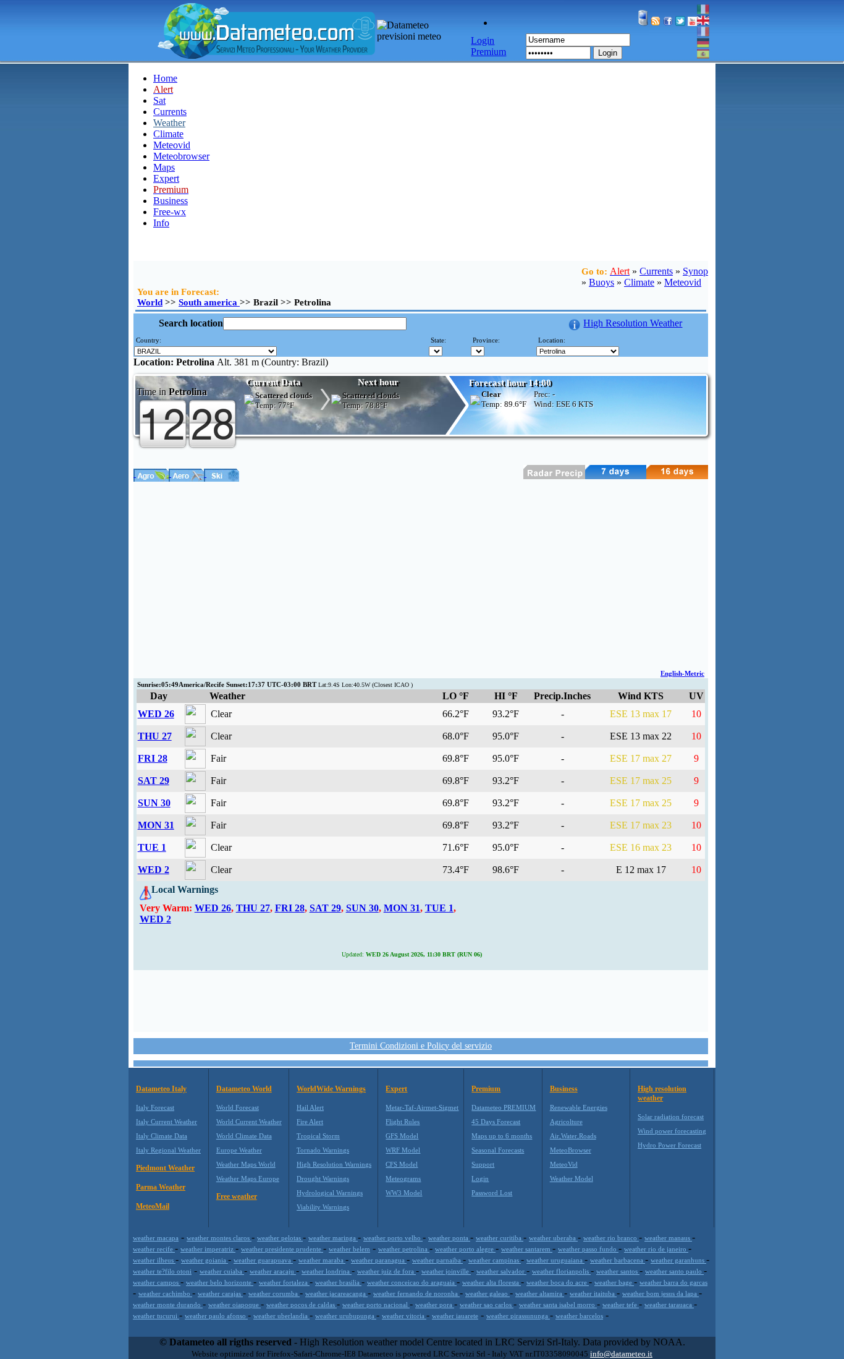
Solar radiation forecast (671, 1116)
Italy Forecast (155, 1107)
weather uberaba (553, 1238)
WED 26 (156, 714)
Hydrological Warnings (330, 1192)
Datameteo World (244, 1088)
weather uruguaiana (555, 1260)
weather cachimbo (165, 1293)
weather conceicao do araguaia (412, 1282)
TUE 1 (152, 847)
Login (607, 53)
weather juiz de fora (386, 1271)
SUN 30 (154, 803)
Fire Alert (310, 1121)
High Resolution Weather (632, 323)
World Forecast (237, 1107)
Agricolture (566, 1121)
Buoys (601, 282)
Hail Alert (310, 1107)
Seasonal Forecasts (497, 1150)
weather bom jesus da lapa (660, 1293)
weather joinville (446, 1271)
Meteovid (171, 145)
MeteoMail (152, 1206)
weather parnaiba (437, 1260)
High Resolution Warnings (334, 1164)
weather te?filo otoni (162, 1271)
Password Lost (491, 1192)
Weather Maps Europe (247, 1178)
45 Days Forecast (495, 1121)
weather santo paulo (674, 1271)
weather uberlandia (281, 1315)
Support (482, 1164)
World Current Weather (249, 1121)
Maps (164, 167)
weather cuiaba (222, 1271)
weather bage (614, 1282)
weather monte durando (168, 1304)
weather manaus (668, 1238)
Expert (166, 178)
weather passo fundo (588, 1249)
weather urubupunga (345, 1315)
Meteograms (403, 1178)
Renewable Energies (578, 1107)
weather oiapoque (234, 1304)
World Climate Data (244, 1136)
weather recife (154, 1249)
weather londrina (327, 1271)
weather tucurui (156, 1315)
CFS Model (402, 1164)
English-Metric (682, 673)
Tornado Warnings (323, 1150)
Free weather (236, 1196)
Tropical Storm (318, 1136)
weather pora (434, 1304)
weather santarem (526, 1249)
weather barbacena (617, 1260)
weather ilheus (154, 1260)
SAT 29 (153, 780)
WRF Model (403, 1150)
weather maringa (333, 1238)
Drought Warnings (323, 1178)
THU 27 (155, 736)
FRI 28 (152, 758)
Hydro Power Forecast (669, 1145)
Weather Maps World (246, 1164)
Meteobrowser (181, 156)
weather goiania (204, 1260)
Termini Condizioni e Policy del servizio (421, 1045)
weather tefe (620, 1304)
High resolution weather (662, 1093)
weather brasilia (338, 1282)
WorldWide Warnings (331, 1088)
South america (209, 302)
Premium (485, 1088)
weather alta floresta (491, 1282)
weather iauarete (455, 1315)
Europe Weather (239, 1150)
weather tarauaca (669, 1304)
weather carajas (220, 1293)
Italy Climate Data (161, 1136)
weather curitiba (499, 1238)
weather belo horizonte (219, 1282)
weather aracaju (273, 1271)
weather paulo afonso (216, 1315)
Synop (695, 271)
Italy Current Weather (166, 1121)
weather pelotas (280, 1238)
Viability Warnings (323, 1207)
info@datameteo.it (621, 1353)
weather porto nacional (376, 1304)
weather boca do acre (557, 1282)
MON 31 (156, 825)
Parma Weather (160, 1187)
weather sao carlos (486, 1304)
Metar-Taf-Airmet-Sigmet (422, 1107)
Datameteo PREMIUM (503, 1107)
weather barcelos (579, 1315)
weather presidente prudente (282, 1249)
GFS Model (402, 1136)
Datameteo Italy (161, 1088)
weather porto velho (393, 1238)
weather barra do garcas (673, 1282)
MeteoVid (564, 1164)
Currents (170, 111)
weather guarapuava (263, 1260)
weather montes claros (219, 1238)
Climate (168, 134)
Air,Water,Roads (573, 1136)
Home (165, 78)
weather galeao (487, 1293)
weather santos (617, 1271)
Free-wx (169, 212)
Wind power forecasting (672, 1131)
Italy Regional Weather (168, 1150)
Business (170, 200)
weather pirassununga (518, 1315)
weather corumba (274, 1293)
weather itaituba (593, 1293)
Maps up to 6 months (501, 1136)
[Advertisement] (420, 574)
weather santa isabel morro (558, 1304)
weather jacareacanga (336, 1293)
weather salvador (501, 1271)
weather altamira (539, 1293)
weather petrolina (403, 1249)
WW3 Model (404, 1192)
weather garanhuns (678, 1260)
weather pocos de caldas (301, 1304)
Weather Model (571, 1178)
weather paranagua (379, 1260)
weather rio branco (611, 1238)
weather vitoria (404, 1315)
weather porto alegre (465, 1249)
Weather (169, 122)
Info (161, 223)
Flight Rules (403, 1121)
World (149, 302)
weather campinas (494, 1260)
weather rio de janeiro (656, 1249)
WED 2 (153, 869)
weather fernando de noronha (416, 1293)
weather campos (156, 1282)
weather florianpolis (561, 1271)
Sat (159, 100)
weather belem (349, 1249)
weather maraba (321, 1260)
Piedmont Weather (165, 1168)
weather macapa (156, 1238)
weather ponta (449, 1238)
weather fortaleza (284, 1282)
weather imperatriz (207, 1249)
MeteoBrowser (570, 1150)
